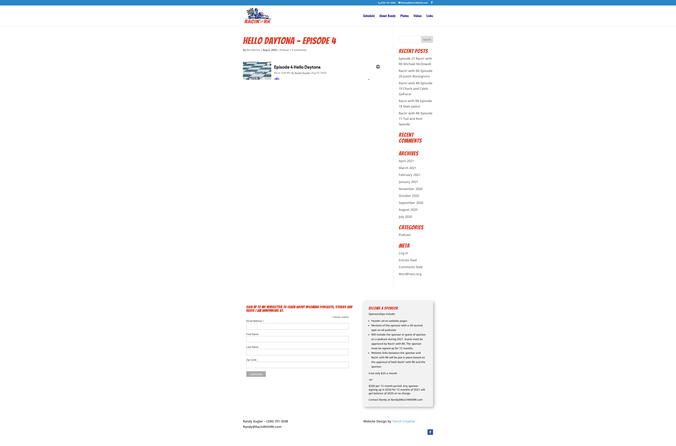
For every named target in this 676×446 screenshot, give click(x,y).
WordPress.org (410, 274)
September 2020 (411, 203)
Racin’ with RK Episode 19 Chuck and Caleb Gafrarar (415, 88)
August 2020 (408, 209)
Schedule (369, 16)
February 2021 (409, 175)
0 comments (299, 50)
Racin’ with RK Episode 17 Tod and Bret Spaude (415, 118)
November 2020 (411, 189)
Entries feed (408, 260)
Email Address (255, 321)
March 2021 (407, 168)
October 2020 (409, 196)
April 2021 (406, 161)
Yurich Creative (403, 421)
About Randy (387, 16)
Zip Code (251, 359)
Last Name (252, 347)
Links (429, 16)
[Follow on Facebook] (430, 432)
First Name (252, 334)
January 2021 (408, 182)
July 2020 (405, 216)
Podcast (284, 50)
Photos (404, 16)
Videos (418, 16)
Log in (403, 253)
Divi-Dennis (253, 50)
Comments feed (411, 267)
